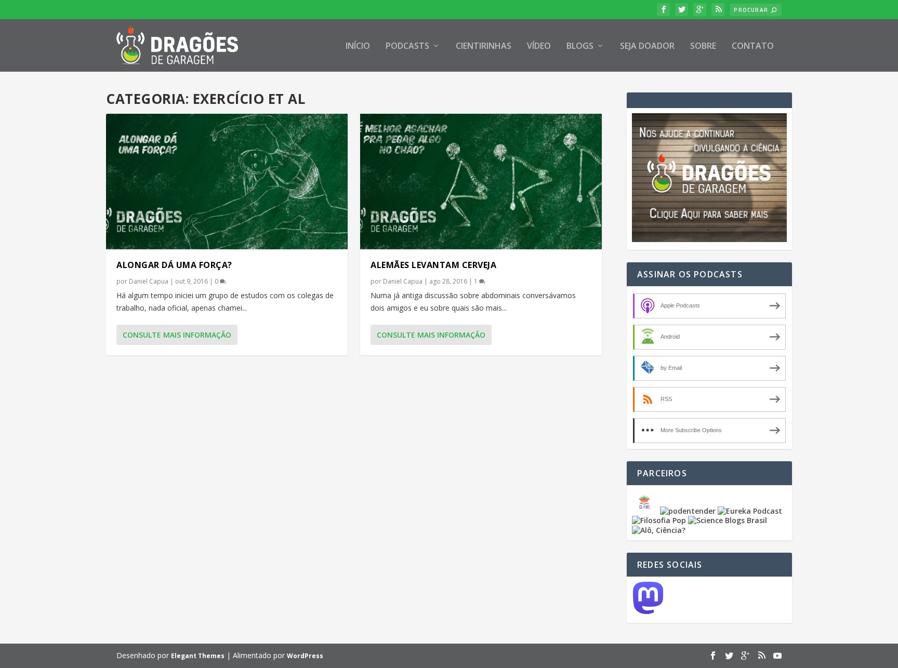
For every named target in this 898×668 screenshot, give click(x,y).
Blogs (579, 46)
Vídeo (539, 46)
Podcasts (407, 46)
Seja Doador (647, 46)
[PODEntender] (688, 511)
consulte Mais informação (177, 335)
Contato (753, 46)
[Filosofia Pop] (659, 520)
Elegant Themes (197, 655)
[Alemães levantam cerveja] (481, 181)
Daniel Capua (148, 281)
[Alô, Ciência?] (658, 530)
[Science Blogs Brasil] (727, 520)
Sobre (703, 46)
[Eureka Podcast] (750, 511)
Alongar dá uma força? (174, 265)
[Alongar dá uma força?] (227, 181)
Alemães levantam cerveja (433, 265)
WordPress (305, 655)
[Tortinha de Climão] (646, 511)
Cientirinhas (483, 46)
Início (358, 46)
